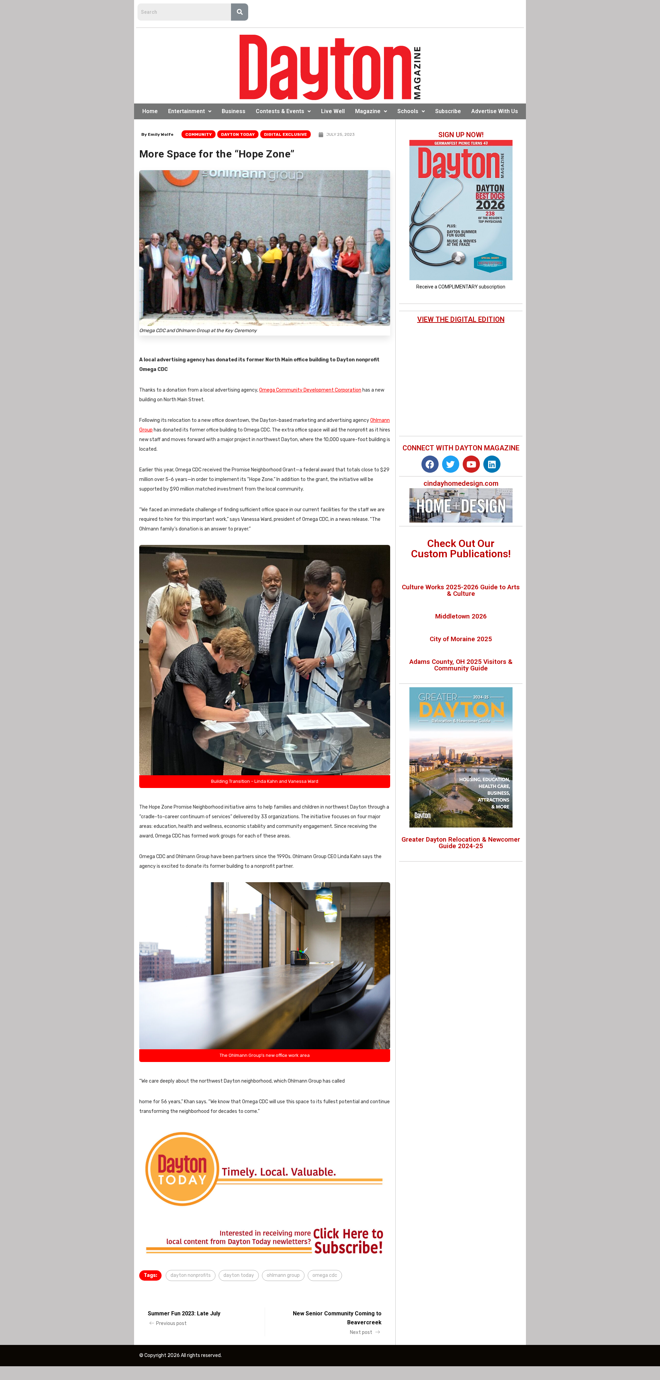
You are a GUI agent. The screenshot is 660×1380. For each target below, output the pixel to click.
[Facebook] (430, 464)
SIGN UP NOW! (461, 135)
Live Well (333, 111)
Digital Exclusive (285, 134)
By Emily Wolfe (157, 134)
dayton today (238, 1275)
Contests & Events (280, 111)
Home (150, 111)
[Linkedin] (491, 464)
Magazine (368, 111)
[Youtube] (471, 464)
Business (233, 111)
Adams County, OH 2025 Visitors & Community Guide (461, 665)
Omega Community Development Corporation (310, 390)
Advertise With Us (494, 111)
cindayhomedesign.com (461, 483)
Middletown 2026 (461, 616)
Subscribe (448, 111)
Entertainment (186, 111)
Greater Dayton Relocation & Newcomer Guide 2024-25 (461, 842)
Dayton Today (238, 134)
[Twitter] (450, 464)
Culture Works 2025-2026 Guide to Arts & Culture (461, 590)
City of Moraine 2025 (461, 639)
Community (198, 134)
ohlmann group (283, 1275)
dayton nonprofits (190, 1275)
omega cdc (324, 1275)
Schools (407, 111)
